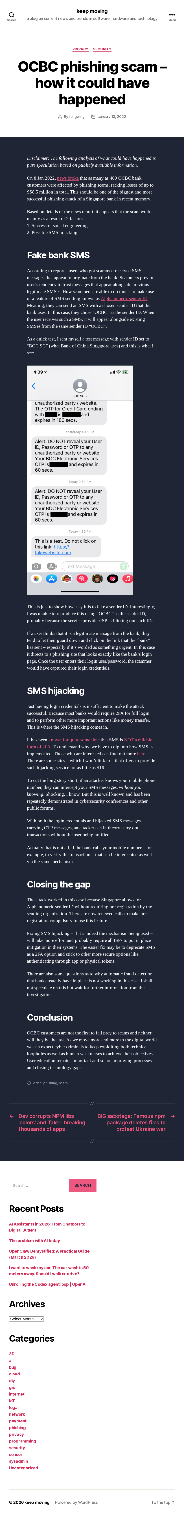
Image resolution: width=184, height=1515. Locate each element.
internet (16, 1394)
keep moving (92, 11)
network (17, 1414)
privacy (80, 49)
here (141, 754)
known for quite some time (74, 740)
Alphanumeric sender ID (124, 299)
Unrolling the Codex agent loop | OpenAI (47, 1284)
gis (12, 1387)
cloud (14, 1374)
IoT (12, 1400)
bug (12, 1367)
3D (11, 1353)
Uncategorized (23, 1468)
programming (22, 1441)
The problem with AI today (34, 1240)
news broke (68, 178)
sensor (15, 1454)
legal (14, 1407)
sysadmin (18, 1461)
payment (17, 1421)
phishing (50, 1083)
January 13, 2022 (111, 116)
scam (63, 1083)
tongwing (77, 116)
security (102, 49)
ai (10, 1360)
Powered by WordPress (76, 1502)
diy (12, 1380)
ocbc (37, 1083)
